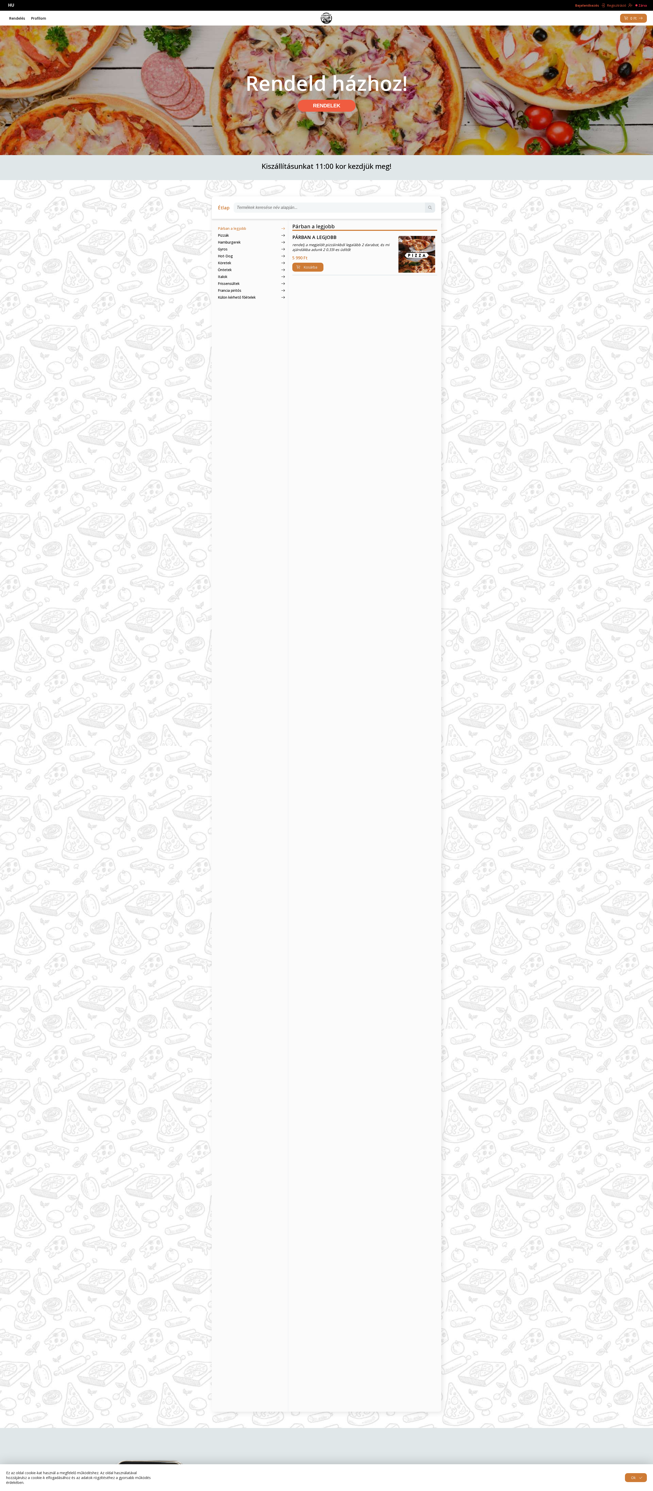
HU (11, 5)
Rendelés (17, 18)
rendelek (326, 105)
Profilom (38, 18)
